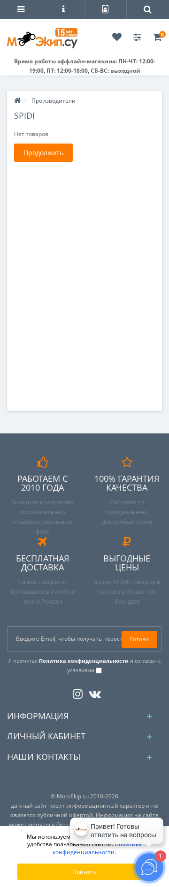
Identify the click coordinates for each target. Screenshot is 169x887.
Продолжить (43, 152)
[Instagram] (75, 692)
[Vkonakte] (92, 692)
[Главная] (17, 101)
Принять (84, 872)
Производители (53, 101)
